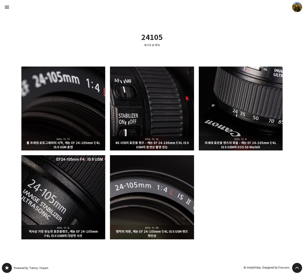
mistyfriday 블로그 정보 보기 (297, 7)
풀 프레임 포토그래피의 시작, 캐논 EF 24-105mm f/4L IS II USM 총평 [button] (63, 108)
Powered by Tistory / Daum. (31, 268)
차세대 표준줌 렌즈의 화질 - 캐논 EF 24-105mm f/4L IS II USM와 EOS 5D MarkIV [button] (241, 108)
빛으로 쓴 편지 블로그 (7, 268)
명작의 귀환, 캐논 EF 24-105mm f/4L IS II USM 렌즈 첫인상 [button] (152, 197)
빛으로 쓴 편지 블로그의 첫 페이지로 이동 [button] (152, 7)
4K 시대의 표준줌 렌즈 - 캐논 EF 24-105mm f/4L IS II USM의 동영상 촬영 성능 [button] (152, 108)
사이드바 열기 (7, 7)
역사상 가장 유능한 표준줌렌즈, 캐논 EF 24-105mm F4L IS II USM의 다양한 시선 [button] (63, 197)
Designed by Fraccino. (276, 267)
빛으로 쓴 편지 (152, 45)
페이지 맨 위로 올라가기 (297, 268)
